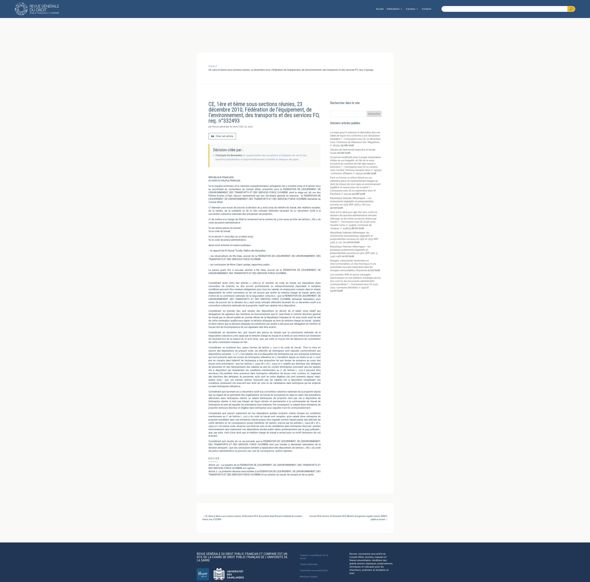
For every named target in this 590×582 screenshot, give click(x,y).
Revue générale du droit (225, 126)
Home (211, 66)
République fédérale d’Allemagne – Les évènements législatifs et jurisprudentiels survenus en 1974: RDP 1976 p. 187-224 (352, 201)
